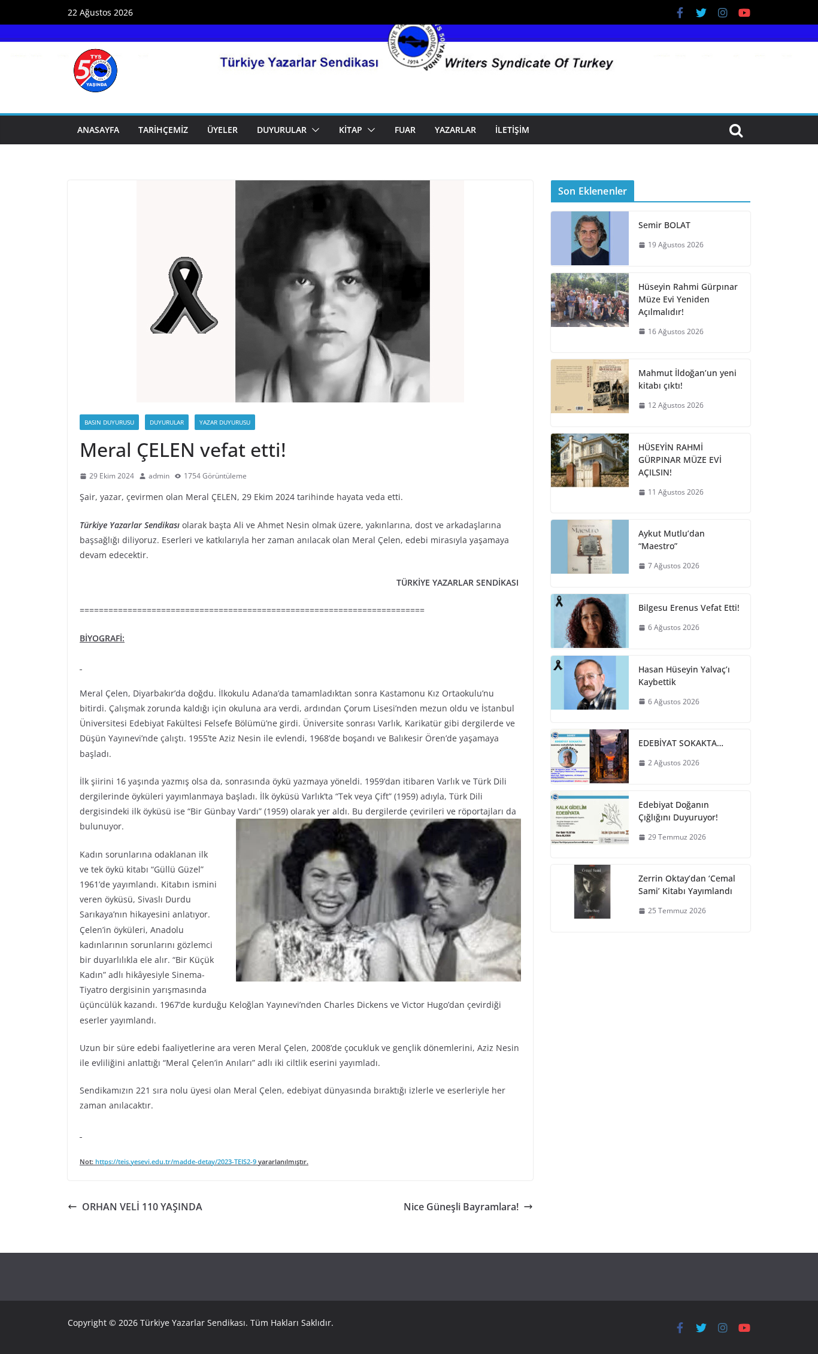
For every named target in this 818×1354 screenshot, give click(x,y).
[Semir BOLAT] (590, 238)
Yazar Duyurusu (224, 422)
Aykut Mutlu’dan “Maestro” (671, 540)
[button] (313, 130)
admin (159, 476)
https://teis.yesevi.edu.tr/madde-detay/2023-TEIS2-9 (175, 1162)
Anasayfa (98, 129)
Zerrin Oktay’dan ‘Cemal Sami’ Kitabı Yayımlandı (686, 884)
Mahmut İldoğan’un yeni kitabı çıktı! (687, 379)
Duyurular (282, 129)
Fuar (405, 129)
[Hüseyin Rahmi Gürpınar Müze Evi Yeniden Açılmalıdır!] (590, 313)
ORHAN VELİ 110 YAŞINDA (142, 1206)
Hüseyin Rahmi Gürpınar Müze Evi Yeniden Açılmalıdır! (688, 299)
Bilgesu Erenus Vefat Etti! (689, 607)
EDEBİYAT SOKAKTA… (680, 743)
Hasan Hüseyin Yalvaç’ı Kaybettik (684, 675)
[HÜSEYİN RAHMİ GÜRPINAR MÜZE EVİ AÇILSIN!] (590, 473)
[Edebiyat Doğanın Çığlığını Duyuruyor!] (590, 824)
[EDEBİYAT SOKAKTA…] (590, 756)
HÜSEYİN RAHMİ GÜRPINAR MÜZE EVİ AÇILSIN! (680, 459)
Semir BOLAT (664, 225)
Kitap (350, 129)
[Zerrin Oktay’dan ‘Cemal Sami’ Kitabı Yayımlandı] (590, 898)
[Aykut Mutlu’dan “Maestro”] (590, 553)
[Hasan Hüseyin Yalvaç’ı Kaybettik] (590, 689)
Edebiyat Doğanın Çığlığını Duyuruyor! (678, 811)
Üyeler (222, 129)
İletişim (512, 129)
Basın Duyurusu (109, 422)
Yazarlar (455, 129)
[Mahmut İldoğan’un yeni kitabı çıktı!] (590, 392)
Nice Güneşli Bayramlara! (461, 1206)
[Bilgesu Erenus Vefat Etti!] (590, 621)
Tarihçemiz (163, 129)
